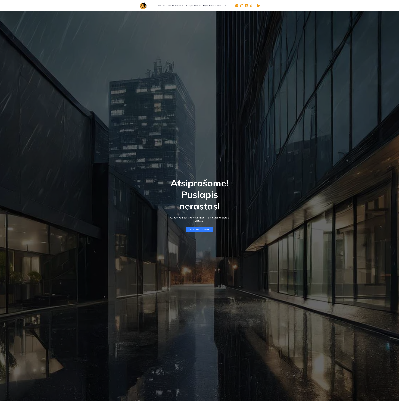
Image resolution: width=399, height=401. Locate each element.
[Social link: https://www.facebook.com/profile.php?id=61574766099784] (237, 5)
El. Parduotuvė (177, 6)
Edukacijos (189, 6)
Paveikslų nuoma (164, 6)
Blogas (205, 6)
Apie (224, 6)
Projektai (197, 6)
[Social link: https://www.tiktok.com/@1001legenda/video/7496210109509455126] (252, 5)
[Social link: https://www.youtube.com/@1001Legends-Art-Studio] (247, 5)
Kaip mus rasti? (215, 6)
